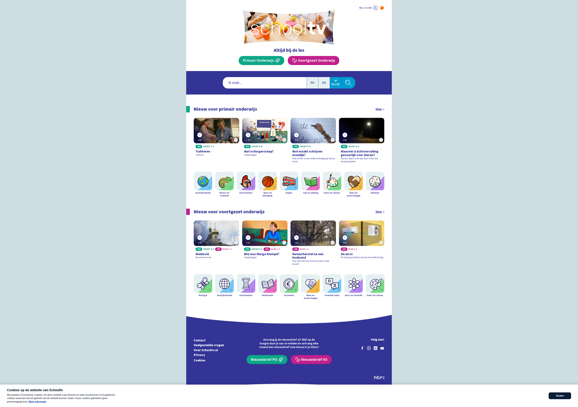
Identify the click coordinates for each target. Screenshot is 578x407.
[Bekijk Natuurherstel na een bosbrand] (313, 244)
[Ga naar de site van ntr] (379, 377)
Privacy (199, 355)
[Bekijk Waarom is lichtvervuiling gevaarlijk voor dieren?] (361, 142)
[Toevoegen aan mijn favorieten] (236, 140)
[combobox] (265, 83)
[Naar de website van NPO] (381, 7)
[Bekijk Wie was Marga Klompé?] (265, 244)
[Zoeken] (348, 83)
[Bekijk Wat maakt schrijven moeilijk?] (313, 142)
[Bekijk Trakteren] (216, 142)
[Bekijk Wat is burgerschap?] (265, 142)
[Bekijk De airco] (361, 244)
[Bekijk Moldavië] (216, 244)
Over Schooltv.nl (206, 350)
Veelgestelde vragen (209, 345)
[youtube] (382, 348)
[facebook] (362, 348)
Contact (199, 340)
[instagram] (369, 348)
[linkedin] (375, 348)
